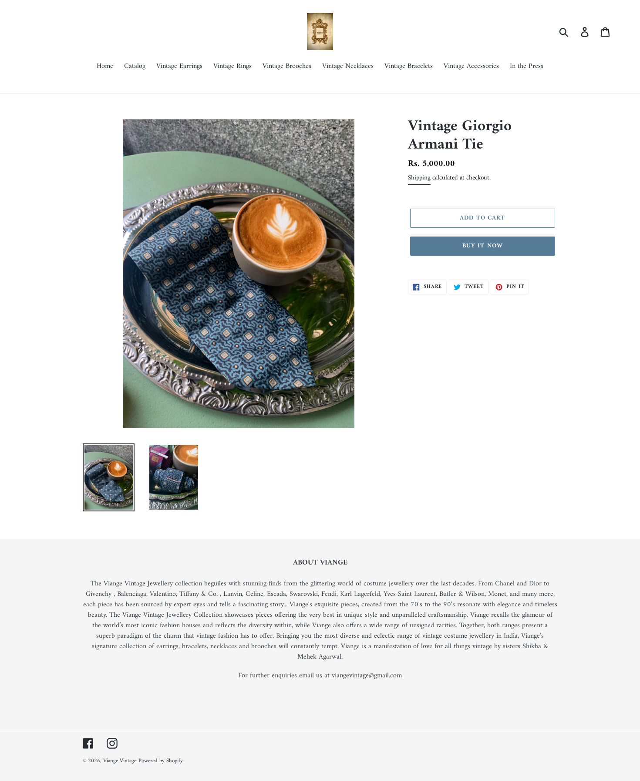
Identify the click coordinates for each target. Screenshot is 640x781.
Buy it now (482, 245)
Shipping (419, 178)
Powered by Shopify (160, 761)
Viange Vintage (119, 761)
